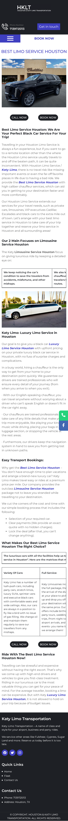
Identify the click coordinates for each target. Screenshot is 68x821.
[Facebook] (5, 753)
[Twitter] (12, 753)
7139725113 (17, 28)
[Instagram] (20, 753)
